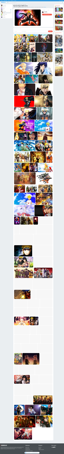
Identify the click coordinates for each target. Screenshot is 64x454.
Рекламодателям (27, 448)
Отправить (50, 31)
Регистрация (62, 0)
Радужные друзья (5, 14)
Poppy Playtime (4, 5)
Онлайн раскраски (5, 0)
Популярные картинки (58, 32)
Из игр (3, 9)
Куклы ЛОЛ (40, 447)
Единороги (40, 448)
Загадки (9, 0)
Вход (59, 0)
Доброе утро (4, 6)
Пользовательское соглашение (29, 450)
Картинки (15, 0)
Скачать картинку (47, 14)
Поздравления (11, 0)
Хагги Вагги (4, 17)
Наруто (4, 12)
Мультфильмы (4, 11)
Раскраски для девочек (41, 449)
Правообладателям (27, 449)
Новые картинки (57, 5)
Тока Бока (4, 15)
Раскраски (2, 0)
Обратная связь (27, 447)
